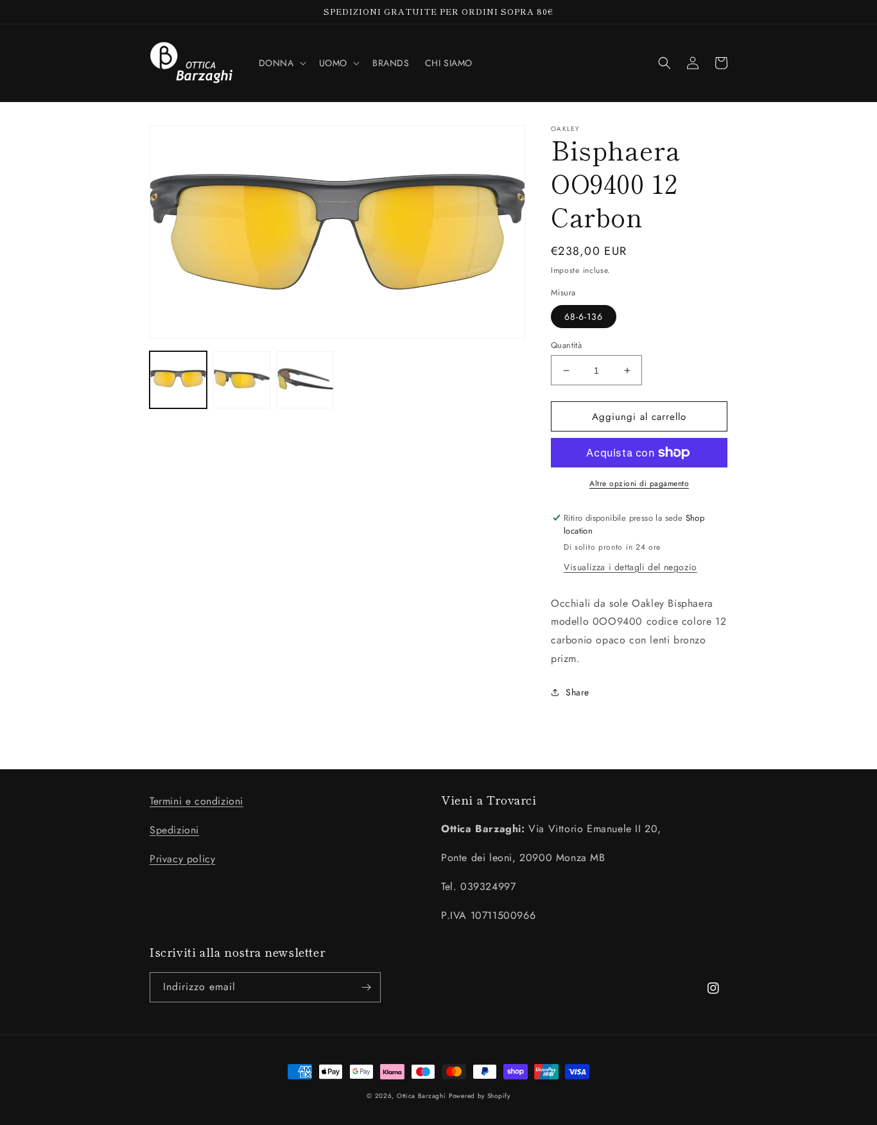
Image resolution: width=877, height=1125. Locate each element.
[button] (281, 62)
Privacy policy (182, 858)
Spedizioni (174, 830)
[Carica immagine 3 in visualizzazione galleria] (305, 379)
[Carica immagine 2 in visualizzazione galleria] (241, 379)
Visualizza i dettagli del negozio (630, 567)
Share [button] (577, 692)
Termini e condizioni (196, 801)
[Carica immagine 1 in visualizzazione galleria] (178, 379)
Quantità (566, 345)
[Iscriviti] (366, 987)
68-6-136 (583, 316)
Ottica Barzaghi (421, 1096)
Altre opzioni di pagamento (639, 483)
